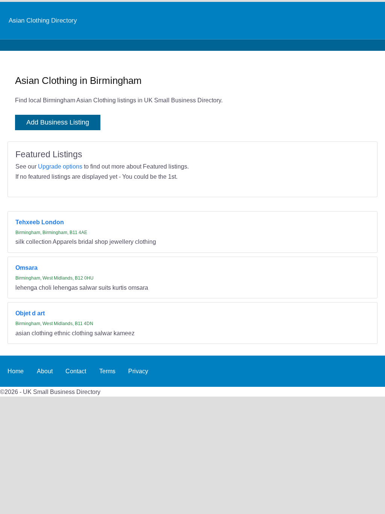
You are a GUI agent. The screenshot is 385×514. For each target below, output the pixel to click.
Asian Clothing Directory (43, 20)
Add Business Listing (57, 122)
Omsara (26, 267)
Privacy (138, 371)
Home (16, 371)
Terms (107, 371)
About (45, 371)
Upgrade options (60, 166)
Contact (75, 371)
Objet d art (30, 313)
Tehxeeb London (39, 222)
